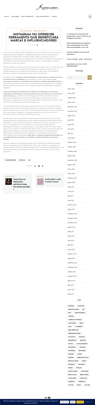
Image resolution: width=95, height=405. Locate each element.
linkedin (71, 357)
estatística (71, 337)
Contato (6, 16)
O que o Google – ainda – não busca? (79, 59)
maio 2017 (71, 191)
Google (70, 344)
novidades (81, 364)
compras (71, 316)
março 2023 (71, 93)
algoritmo (80, 306)
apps (69, 313)
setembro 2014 (72, 223)
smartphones (84, 374)
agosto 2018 (71, 165)
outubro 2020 (72, 147)
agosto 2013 (71, 280)
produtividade (73, 371)
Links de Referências (27, 16)
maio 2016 (71, 200)
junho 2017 (71, 187)
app (83, 309)
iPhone (79, 354)
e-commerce (79, 326)
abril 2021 (70, 133)
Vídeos (79, 385)
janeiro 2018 (71, 182)
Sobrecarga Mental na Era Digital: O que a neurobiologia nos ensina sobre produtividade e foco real (79, 45)
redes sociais (72, 374)
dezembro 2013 (72, 263)
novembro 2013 (72, 267)
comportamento (79, 313)
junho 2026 (71, 89)
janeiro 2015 (71, 209)
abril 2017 (70, 196)
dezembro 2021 (72, 107)
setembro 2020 (72, 151)
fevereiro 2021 (72, 142)
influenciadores (10, 160)
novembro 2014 (72, 218)
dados (81, 323)
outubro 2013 (72, 272)
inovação (83, 347)
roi (29, 160)
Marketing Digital (40, 31)
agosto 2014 (71, 227)
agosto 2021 (71, 115)
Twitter (70, 385)
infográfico (72, 347)
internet (71, 354)
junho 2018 (71, 169)
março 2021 (71, 138)
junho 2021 (71, 124)
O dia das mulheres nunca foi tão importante (78, 53)
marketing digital (83, 357)
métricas (22, 160)
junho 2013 (71, 289)
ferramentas (72, 340)
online (70, 368)
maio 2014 (71, 240)
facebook (82, 337)
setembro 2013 (72, 276)
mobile (84, 361)
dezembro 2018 (72, 160)
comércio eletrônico (75, 319)
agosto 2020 (71, 156)
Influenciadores (26, 31)
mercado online (73, 361)
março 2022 (71, 102)
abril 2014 (70, 245)
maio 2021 (71, 129)
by (37, 45)
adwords (71, 306)
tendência (71, 381)
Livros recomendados (43, 16)
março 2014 (71, 249)
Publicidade (85, 371)
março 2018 (71, 173)
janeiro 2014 (71, 258)
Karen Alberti (15, 16)
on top (47, 397)
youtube (87, 385)
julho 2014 (71, 231)
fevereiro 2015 (72, 205)
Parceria (54, 16)
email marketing (73, 330)
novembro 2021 (72, 111)
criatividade (72, 323)
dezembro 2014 (72, 214)
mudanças (71, 364)
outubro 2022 (72, 98)
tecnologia (83, 378)
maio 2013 (71, 294)
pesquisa (79, 368)
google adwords (81, 344)
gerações (83, 340)
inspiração (71, 350)
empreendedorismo (74, 333)
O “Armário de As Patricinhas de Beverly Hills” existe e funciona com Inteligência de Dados (79, 36)
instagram (82, 350)
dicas (70, 326)
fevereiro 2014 (72, 254)
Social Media (72, 378)
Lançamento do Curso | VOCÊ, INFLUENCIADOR (77, 65)
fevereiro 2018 (72, 178)
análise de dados (73, 309)
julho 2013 (71, 285)
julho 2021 (71, 120)
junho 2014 (71, 236)
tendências (81, 381)
